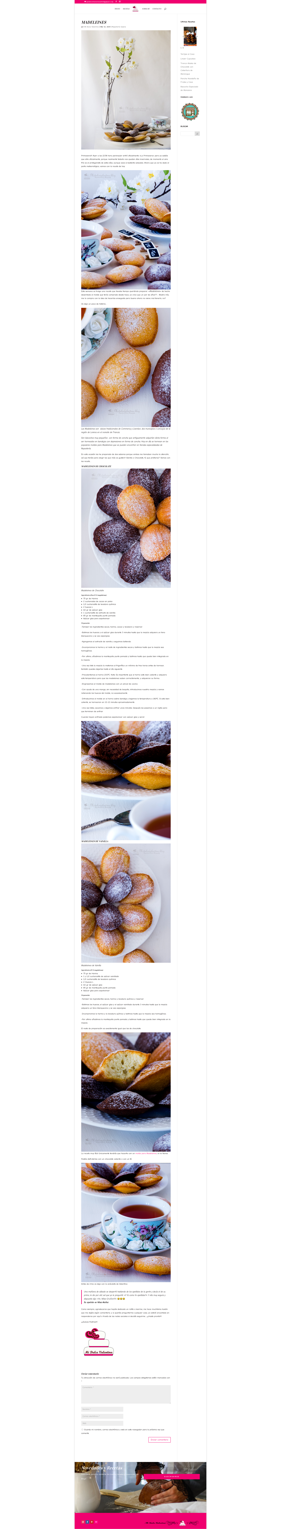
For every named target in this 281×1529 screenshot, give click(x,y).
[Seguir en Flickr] (96, 1522)
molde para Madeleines (146, 1153)
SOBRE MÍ (146, 9)
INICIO (117, 9)
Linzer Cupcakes (188, 58)
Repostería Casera (119, 27)
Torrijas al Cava (187, 54)
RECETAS (126, 9)
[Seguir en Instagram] (83, 1522)
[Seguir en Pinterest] (92, 1522)
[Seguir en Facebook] (87, 1522)
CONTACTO (156, 9)
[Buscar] (197, 133)
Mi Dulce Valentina (91, 27)
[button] (183, 36)
